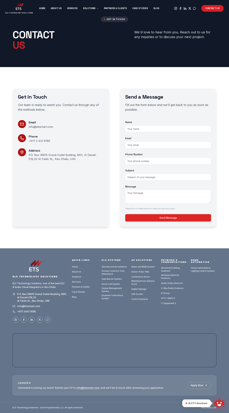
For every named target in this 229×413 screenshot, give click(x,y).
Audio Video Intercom (172, 283)
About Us (56, 8)
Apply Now (197, 385)
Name (128, 122)
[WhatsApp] (194, 8)
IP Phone (165, 293)
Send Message (168, 217)
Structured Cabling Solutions (170, 269)
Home (42, 8)
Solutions (89, 8)
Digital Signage (138, 289)
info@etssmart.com (41, 126)
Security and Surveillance (114, 266)
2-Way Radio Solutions (172, 288)
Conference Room (140, 277)
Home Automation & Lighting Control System (203, 269)
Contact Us (212, 8)
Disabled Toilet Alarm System (112, 297)
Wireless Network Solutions (170, 276)
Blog (156, 8)
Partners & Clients (115, 8)
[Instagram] (175, 8)
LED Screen (137, 294)
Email (128, 138)
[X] (189, 8)
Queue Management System (112, 289)
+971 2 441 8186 (39, 141)
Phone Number (134, 154)
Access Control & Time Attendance (113, 272)
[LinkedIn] (185, 8)
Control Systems (139, 299)
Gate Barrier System (112, 279)
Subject (129, 170)
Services (72, 8)
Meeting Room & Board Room (142, 282)
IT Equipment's (168, 303)
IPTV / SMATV (168, 298)
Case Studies (140, 8)
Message (130, 186)
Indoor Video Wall (140, 271)
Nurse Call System (111, 284)
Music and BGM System (143, 266)
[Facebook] (180, 8)
